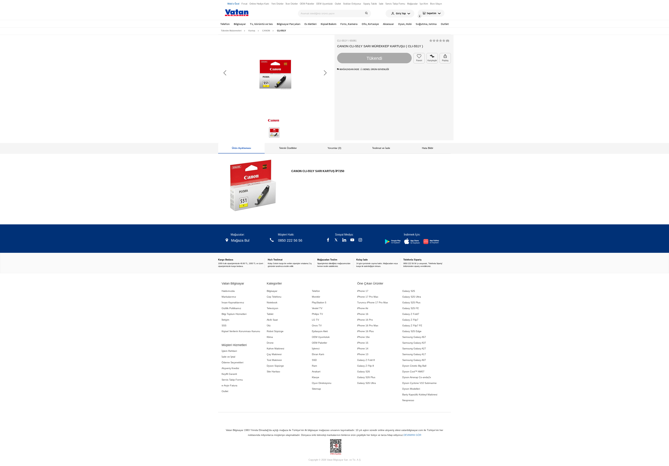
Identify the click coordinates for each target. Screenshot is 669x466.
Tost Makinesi (274, 360)
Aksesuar (388, 24)
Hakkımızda (228, 291)
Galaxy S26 (363, 371)
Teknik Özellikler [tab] (288, 148)
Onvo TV (317, 325)
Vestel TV (317, 308)
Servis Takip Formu (232, 379)
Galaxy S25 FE (410, 308)
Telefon (225, 24)
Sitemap (316, 388)
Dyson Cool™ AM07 (413, 371)
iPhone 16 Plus (365, 331)
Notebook (272, 302)
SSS (224, 325)
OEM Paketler (319, 342)
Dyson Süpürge (275, 365)
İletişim (225, 319)
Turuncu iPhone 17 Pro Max (372, 302)
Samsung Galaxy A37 (414, 342)
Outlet (445, 24)
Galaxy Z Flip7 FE (412, 325)
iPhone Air (362, 308)
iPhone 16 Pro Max (367, 325)
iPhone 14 (362, 348)
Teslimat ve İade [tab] (381, 148)
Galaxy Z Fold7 (410, 314)
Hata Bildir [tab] (427, 148)
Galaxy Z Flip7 (410, 319)
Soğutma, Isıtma (426, 24)
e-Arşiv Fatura (229, 385)
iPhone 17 (362, 291)
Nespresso (408, 400)
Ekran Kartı (318, 354)
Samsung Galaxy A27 (414, 348)
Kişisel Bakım (328, 24)
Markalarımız (229, 296)
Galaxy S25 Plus (411, 302)
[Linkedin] (344, 240)
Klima (270, 337)
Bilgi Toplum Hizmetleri (234, 314)
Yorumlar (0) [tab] (334, 148)
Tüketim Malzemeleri (231, 30)
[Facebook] (328, 240)
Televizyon (272, 308)
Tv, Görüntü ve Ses (261, 24)
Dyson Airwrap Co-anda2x (416, 377)
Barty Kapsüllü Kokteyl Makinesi (419, 394)
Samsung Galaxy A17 (414, 354)
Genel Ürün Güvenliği (376, 69)
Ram (314, 365)
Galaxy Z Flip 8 (365, 365)
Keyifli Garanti (229, 374)
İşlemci (316, 348)
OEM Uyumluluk (321, 337)
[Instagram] (360, 240)
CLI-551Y (281, 30)
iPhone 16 (362, 314)
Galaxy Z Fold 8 (366, 360)
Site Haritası (273, 371)
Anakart (316, 371)
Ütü (269, 325)
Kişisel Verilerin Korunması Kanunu (241, 331)
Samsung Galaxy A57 (414, 337)
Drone (270, 342)
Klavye (315, 377)
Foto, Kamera (348, 24)
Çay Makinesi (274, 354)
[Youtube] (352, 240)
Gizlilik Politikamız (231, 308)
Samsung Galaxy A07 (414, 360)
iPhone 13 (362, 354)
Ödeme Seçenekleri (232, 362)
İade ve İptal (228, 356)
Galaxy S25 (408, 291)
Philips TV (317, 314)
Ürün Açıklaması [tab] (241, 148)
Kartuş (251, 30)
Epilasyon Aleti (320, 331)
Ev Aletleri (311, 24)
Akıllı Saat (272, 319)
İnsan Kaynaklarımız (233, 302)
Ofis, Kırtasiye (370, 24)
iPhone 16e (363, 337)
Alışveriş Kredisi (230, 368)
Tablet (270, 314)
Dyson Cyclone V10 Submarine (419, 383)
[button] (325, 73)
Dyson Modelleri (411, 388)
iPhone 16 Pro (365, 319)
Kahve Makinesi (275, 348)
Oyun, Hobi (405, 24)
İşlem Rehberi (229, 351)
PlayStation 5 (319, 302)
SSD (314, 360)
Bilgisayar (240, 24)
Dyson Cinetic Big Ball (414, 365)
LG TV (315, 319)
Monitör (316, 296)
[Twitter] (336, 240)
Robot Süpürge (275, 331)
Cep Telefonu (274, 296)
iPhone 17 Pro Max (367, 296)
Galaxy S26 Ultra (366, 383)
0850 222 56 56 (290, 240)
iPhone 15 (362, 342)
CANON (266, 30)
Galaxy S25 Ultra (411, 296)
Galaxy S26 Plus (366, 377)
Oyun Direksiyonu (321, 383)
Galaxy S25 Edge (411, 331)
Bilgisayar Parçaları (288, 24)
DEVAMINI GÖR (412, 435)
